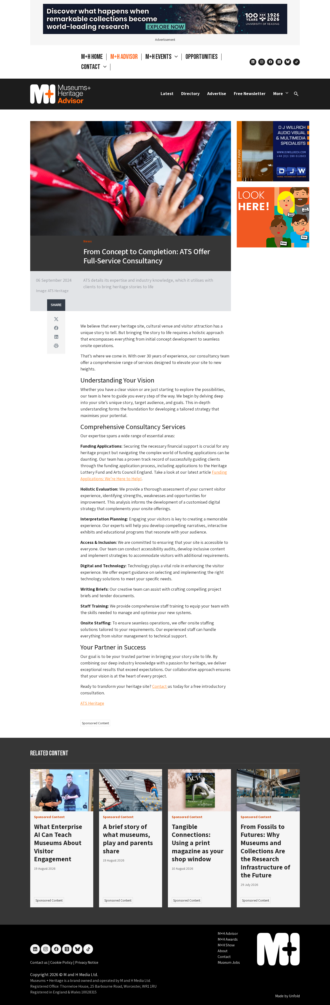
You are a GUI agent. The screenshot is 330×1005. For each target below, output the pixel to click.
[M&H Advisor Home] (60, 94)
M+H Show (226, 945)
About (223, 950)
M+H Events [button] (158, 57)
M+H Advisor (124, 57)
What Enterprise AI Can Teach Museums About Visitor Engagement (58, 842)
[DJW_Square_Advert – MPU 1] (273, 150)
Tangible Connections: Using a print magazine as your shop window (197, 842)
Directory (190, 93)
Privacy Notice (86, 962)
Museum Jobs (229, 962)
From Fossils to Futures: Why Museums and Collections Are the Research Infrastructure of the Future (265, 851)
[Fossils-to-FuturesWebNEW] (165, 18)
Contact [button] (91, 67)
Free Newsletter (249, 93)
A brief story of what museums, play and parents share (128, 838)
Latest (167, 93)
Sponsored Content (95, 723)
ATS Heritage (92, 703)
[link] (61, 790)
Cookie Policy (61, 962)
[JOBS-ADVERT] (273, 216)
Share (56, 305)
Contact (160, 686)
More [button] (278, 93)
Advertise (216, 93)
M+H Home (92, 57)
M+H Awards (228, 939)
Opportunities (202, 57)
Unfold (294, 995)
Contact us (39, 962)
